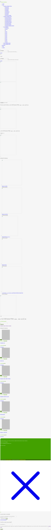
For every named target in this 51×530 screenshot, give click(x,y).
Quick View (2, 347)
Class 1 (6, 31)
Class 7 (6, 38)
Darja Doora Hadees (8, 15)
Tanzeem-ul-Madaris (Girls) (8, 16)
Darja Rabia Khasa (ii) (8, 21)
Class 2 (6, 32)
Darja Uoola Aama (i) (8, 17)
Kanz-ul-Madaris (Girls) (7, 44)
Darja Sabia (7, 14)
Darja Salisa (7, 9)
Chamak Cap (2, 342)
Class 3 (6, 33)
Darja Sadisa (7, 13)
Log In (1, 52)
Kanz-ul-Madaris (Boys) (7, 43)
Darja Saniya (7, 8)
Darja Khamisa (7, 11)
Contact (3, 47)
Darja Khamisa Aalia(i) (8, 22)
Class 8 (6, 39)
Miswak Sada (2, 414)
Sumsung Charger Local (4, 396)
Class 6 (6, 37)
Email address (2, 524)
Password (2, 517)
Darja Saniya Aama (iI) (8, 18)
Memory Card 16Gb (3, 432)
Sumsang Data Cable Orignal (5, 378)
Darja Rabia (7, 10)
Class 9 (6, 40)
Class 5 (6, 36)
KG (5, 30)
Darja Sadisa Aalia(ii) (8, 23)
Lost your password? (3, 519)
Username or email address (4, 516)
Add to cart (2, 324)
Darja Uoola (7, 7)
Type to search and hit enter (12, 51)
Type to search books (13, 59)
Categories (3, 45)
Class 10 (6, 41)
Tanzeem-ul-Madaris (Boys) (8, 6)
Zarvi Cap (2, 360)
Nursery (6, 29)
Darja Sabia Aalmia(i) (8, 24)
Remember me (3, 518)
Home (3, 3)
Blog (3, 46)
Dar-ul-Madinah (6, 26)
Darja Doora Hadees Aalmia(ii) (9, 25)
